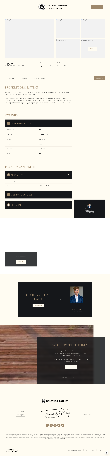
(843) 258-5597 (97, 7)
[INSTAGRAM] (51, 425)
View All (92, 48)
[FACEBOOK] (47, 425)
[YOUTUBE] (58, 425)
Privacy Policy (101, 450)
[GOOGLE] (62, 425)
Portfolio (8, 7)
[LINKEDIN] (55, 425)
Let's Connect (82, 7)
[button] (99, 78)
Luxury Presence (77, 450)
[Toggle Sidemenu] (105, 7)
